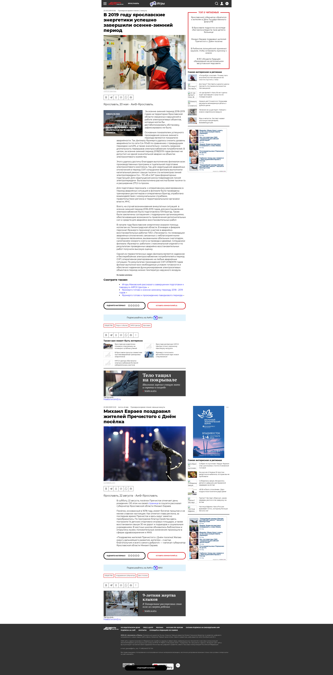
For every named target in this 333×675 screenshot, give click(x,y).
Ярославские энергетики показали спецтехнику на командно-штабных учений (126, 346)
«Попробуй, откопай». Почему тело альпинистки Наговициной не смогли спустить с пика (213, 77)
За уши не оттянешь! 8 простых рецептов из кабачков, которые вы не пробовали (214, 474)
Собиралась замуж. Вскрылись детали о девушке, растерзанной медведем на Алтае (212, 483)
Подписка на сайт (128, 630)
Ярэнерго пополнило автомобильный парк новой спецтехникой (167, 354)
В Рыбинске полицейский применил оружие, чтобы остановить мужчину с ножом (209, 51)
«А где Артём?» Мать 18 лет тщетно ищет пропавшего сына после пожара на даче (213, 95)
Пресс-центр (148, 627)
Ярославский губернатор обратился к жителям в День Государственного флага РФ (208, 19)
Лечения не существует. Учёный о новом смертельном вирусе (212, 111)
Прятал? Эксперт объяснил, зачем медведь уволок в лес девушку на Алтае (213, 500)
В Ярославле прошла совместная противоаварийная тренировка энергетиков (128, 354)
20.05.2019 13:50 (110, 11)
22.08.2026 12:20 (110, 407)
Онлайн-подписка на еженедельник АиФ (203, 627)
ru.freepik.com (109, 483)
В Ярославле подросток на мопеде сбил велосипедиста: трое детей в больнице (208, 30)
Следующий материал (146, 668)
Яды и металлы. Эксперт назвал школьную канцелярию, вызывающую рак (212, 120)
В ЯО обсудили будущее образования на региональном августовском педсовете (209, 61)
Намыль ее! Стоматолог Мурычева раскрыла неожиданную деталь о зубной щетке (213, 103)
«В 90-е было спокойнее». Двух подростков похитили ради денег (212, 490)
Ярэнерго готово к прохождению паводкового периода (152, 295)
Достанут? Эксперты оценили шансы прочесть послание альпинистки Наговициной (214, 86)
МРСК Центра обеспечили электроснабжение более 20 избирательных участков (126, 363)
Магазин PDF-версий (174, 627)
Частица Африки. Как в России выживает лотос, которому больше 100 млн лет (213, 509)
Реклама (159, 627)
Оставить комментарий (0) (166, 305)
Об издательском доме (130, 627)
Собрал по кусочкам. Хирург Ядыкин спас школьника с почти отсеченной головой (214, 466)
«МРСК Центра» (110, 91)
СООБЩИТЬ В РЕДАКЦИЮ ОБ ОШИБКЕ (163, 630)
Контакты (142, 630)
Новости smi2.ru (112, 399)
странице (153, 503)
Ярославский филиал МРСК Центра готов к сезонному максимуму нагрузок (167, 346)
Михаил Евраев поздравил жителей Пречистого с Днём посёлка (208, 40)
